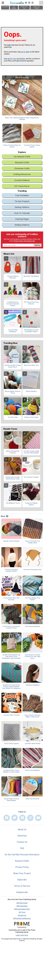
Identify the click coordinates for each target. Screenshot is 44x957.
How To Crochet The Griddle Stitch (32, 542)
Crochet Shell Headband (12, 331)
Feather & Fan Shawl (31, 417)
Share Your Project (22, 873)
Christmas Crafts (22, 168)
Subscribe (22, 879)
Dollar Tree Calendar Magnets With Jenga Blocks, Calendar (22, 118)
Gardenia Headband (32, 685)
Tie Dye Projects (22, 201)
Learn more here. (22, 935)
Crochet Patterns (22, 180)
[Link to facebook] (6, 818)
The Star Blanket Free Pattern (32, 599)
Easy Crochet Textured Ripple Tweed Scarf (32, 716)
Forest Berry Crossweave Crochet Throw (11, 627)
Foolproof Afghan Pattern (31, 504)
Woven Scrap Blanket (32, 770)
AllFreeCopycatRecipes (22, 918)
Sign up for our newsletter (14, 59)
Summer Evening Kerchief (32, 569)
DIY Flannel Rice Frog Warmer (31, 303)
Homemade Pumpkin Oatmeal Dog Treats (12, 478)
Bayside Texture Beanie (11, 541)
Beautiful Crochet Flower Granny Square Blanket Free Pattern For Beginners (11, 686)
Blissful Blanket (31, 391)
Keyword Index (22, 861)
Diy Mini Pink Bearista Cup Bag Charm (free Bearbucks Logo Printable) (11, 656)
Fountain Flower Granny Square (32, 146)
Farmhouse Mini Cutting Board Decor (13, 366)
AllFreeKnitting (22, 906)
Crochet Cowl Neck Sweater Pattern (11, 570)
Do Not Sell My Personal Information (22, 854)
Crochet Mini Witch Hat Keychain (11, 599)
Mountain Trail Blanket (31, 276)
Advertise (22, 835)
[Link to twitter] (14, 818)
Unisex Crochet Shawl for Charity (12, 146)
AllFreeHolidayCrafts (22, 909)
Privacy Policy (18, 241)
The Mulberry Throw (13, 503)
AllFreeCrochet (22, 903)
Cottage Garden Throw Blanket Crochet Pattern (11, 771)
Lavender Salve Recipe (32, 743)
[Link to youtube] (38, 818)
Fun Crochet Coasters (31, 477)
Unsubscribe (22, 892)
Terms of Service (22, 886)
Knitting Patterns (22, 225)
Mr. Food (22, 912)
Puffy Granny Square (11, 743)
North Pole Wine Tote (31, 365)
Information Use (29, 241)
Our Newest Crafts (22, 156)
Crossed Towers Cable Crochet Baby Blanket (31, 452)
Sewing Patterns (22, 207)
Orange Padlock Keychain (12, 277)
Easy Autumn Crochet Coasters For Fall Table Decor (32, 656)
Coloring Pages (22, 219)
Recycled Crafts (22, 162)
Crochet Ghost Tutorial (11, 715)
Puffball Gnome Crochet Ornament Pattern (12, 303)
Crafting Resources (22, 174)
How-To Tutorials (22, 213)
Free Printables (22, 195)
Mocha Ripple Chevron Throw (13, 392)
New (3, 516)
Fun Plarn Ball (12, 417)
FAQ (22, 848)
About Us (22, 829)
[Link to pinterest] (22, 818)
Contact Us (22, 842)
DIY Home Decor (22, 186)
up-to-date (25, 52)
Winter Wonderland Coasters (12, 452)
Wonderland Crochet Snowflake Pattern (31, 331)
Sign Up (37, 245)
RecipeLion (22, 915)
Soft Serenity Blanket (32, 626)
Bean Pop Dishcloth (32, 799)
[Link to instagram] (30, 818)
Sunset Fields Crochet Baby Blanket (11, 799)
